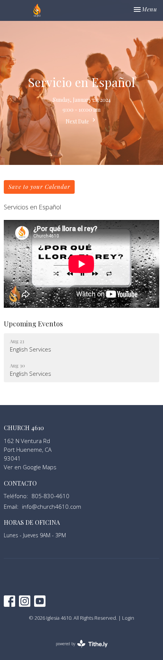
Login (128, 617)
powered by (77, 650)
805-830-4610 (50, 496)
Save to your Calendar (39, 186)
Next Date (78, 121)
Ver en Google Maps (30, 467)
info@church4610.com (51, 506)
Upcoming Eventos (33, 323)
